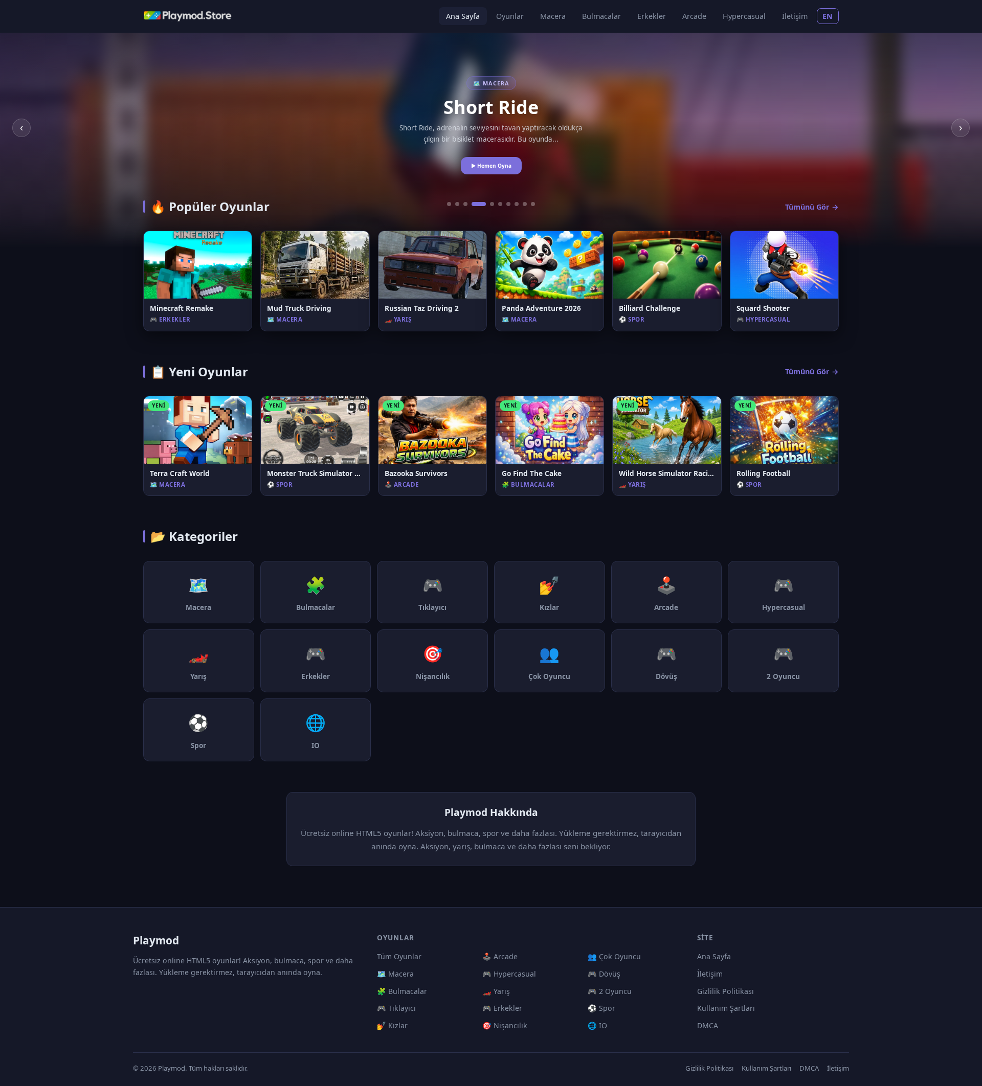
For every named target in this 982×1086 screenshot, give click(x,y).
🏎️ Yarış (496, 991)
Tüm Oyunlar (399, 956)
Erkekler (651, 16)
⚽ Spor (601, 1008)
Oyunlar (510, 16)
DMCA (707, 1025)
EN (827, 16)
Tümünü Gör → (812, 207)
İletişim (795, 16)
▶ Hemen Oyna (491, 165)
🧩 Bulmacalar (402, 991)
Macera (553, 16)
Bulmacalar (601, 16)
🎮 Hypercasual (509, 974)
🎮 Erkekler (502, 1008)
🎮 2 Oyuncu (610, 991)
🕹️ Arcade (500, 956)
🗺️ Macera (395, 974)
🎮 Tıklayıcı (396, 1008)
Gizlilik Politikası (725, 991)
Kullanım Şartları (726, 1008)
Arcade (694, 16)
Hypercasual (744, 16)
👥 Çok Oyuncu (614, 956)
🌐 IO (597, 1025)
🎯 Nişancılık (504, 1025)
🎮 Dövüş (604, 974)
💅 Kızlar (392, 1025)
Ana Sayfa (463, 16)
